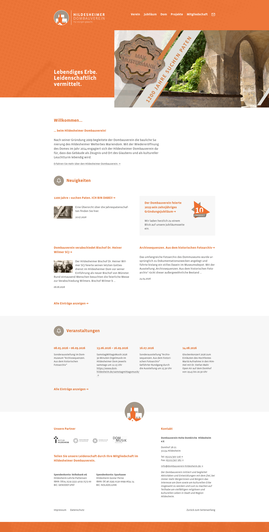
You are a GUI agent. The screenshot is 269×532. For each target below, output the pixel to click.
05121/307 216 (173, 457)
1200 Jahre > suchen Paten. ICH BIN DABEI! (83, 198)
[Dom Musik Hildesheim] (119, 440)
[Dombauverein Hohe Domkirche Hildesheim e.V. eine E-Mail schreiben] (213, 14)
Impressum (60, 510)
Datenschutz (77, 510)
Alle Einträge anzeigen (70, 303)
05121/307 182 (173, 460)
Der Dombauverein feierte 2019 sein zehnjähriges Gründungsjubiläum (163, 207)
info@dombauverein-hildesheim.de (181, 466)
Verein (135, 14)
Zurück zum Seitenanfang (201, 510)
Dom (163, 14)
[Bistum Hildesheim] (61, 439)
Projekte (177, 14)
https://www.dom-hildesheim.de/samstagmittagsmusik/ (118, 370)
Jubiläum (150, 14)
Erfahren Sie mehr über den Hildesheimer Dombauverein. (86, 164)
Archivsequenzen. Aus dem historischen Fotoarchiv (176, 247)
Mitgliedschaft (197, 14)
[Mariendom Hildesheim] (80, 440)
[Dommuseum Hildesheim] (100, 440)
